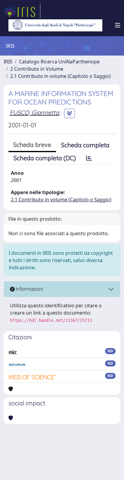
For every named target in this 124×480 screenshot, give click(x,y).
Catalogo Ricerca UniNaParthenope (59, 61)
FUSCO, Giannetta (34, 112)
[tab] (89, 158)
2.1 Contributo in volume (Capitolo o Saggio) (60, 76)
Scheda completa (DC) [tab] (45, 158)
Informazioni (29, 289)
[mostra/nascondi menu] (117, 25)
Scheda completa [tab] (85, 145)
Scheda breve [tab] (32, 145)
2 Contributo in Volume (36, 69)
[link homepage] (22, 11)
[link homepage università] (55, 25)
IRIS (8, 61)
